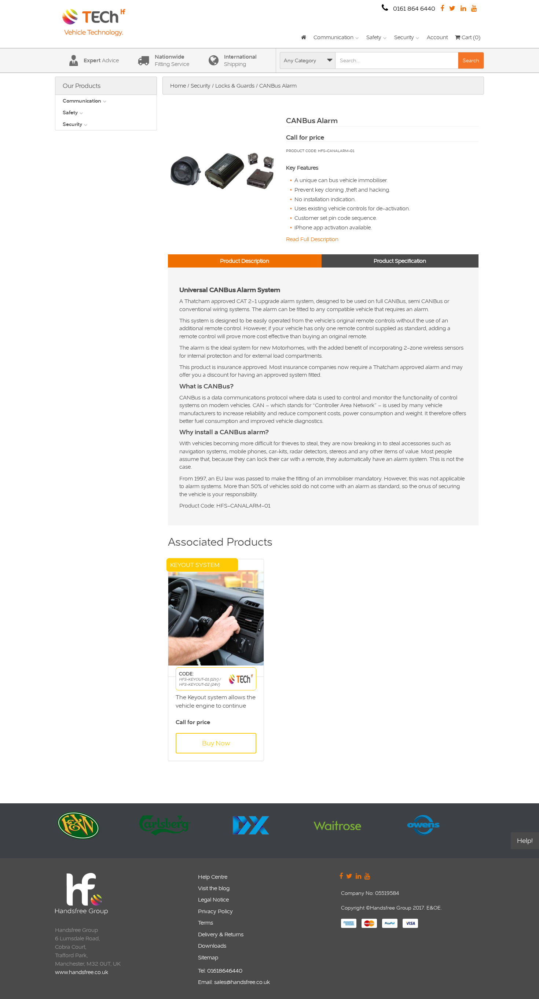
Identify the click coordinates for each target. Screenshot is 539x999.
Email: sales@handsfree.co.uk (234, 981)
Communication (333, 37)
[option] (102, 831)
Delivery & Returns (220, 934)
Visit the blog (214, 888)
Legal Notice (213, 899)
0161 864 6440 (413, 8)
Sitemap (208, 957)
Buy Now (216, 743)
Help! (525, 840)
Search (471, 60)
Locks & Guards (234, 85)
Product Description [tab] (244, 260)
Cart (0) (470, 37)
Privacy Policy (215, 911)
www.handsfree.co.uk (81, 972)
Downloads (212, 945)
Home (178, 85)
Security (404, 37)
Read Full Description (312, 239)
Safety (373, 37)
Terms (205, 922)
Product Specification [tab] (400, 260)
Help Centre (212, 876)
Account (437, 37)
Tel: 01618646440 (220, 970)
